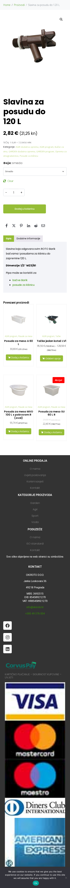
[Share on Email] (43, 225)
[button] (61, 19)
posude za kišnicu (23, 285)
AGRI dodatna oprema (27, 146)
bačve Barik (20, 280)
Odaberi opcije (53, 358)
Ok (35, 883)
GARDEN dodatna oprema (22, 151)
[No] (66, 877)
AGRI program (47, 146)
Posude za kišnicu (29, 155)
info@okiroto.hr (35, 607)
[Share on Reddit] (36, 225)
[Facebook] (7, 625)
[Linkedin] (7, 649)
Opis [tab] (8, 238)
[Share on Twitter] (14, 225)
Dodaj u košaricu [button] (20, 357)
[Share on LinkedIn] (28, 225)
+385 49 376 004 (35, 613)
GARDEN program (45, 151)
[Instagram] (7, 637)
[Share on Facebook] (6, 225)
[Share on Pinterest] (21, 225)
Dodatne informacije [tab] (28, 238)
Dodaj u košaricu (25, 208)
